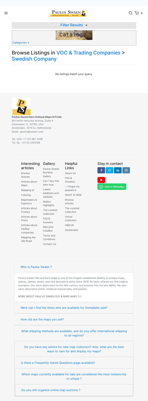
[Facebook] (101, 170)
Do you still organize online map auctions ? (50, 390)
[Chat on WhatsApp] (111, 186)
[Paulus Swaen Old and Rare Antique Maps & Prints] (68, 13)
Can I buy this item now (51, 182)
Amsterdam (71, 230)
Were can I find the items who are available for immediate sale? (64, 307)
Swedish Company (34, 59)
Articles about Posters (29, 210)
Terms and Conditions (49, 237)
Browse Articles (25, 175)
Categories (20, 42)
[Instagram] (126, 170)
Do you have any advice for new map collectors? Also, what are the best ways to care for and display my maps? (74, 349)
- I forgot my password (72, 188)
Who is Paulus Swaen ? (36, 267)
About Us (70, 173)
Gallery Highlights (48, 203)
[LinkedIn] (118, 170)
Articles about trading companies (29, 229)
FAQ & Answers (48, 220)
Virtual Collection (71, 218)
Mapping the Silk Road (28, 239)
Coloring (26, 194)
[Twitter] (109, 170)
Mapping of (27, 190)
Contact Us (49, 244)
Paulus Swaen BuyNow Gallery (51, 172)
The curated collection (50, 212)
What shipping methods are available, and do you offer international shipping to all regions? (74, 333)
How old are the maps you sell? (42, 319)
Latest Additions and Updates (51, 193)
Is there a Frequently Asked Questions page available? (58, 362)
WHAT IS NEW (73, 194)
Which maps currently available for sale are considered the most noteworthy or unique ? (74, 376)
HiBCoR (69, 225)
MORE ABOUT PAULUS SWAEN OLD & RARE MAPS (47, 296)
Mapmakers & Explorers (29, 201)
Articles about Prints (29, 218)
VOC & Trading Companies (88, 53)
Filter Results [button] (72, 25)
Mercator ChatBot (48, 228)
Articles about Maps (29, 183)
